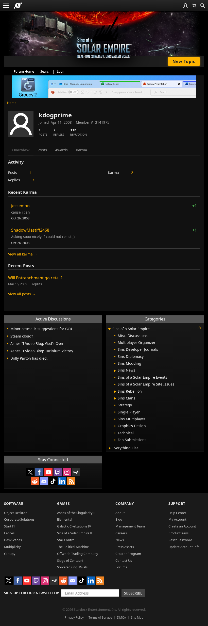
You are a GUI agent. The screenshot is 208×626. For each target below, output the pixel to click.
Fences (9, 533)
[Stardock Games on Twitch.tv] (57, 472)
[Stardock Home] (18, 6)
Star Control (66, 540)
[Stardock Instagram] (66, 472)
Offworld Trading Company (77, 553)
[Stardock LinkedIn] (62, 481)
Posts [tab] (42, 150)
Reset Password (180, 540)
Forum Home (24, 71)
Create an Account (182, 526)
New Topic (183, 61)
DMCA (121, 617)
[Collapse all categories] (200, 327)
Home (11, 102)
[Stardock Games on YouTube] (48, 472)
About (120, 512)
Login (61, 71)
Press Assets (124, 546)
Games (63, 503)
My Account (177, 519)
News (119, 540)
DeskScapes (13, 540)
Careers (121, 533)
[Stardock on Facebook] (39, 472)
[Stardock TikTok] (53, 481)
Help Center (177, 512)
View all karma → (22, 254)
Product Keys (178, 533)
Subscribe (133, 593)
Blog (118, 519)
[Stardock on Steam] (75, 472)
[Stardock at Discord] (43, 481)
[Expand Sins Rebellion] (115, 391)
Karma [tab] (81, 150)
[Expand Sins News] (115, 371)
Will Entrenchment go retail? (35, 278)
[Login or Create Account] (185, 5)
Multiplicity (12, 546)
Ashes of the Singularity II (76, 512)
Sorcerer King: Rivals (72, 567)
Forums (121, 567)
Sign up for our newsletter (31, 592)
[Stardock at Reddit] (34, 481)
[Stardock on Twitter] (30, 472)
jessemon (20, 205)
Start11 (9, 526)
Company (124, 503)
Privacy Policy (74, 617)
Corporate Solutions (19, 519)
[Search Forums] (202, 5)
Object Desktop (15, 512)
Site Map (137, 617)
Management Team (130, 526)
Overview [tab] (20, 150)
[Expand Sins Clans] (115, 398)
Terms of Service (100, 617)
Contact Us (123, 560)
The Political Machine (73, 546)
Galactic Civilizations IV (74, 526)
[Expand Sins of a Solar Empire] (109, 329)
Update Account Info (184, 546)
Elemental (64, 519)
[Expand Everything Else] (110, 448)
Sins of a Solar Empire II (74, 533)
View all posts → (22, 294)
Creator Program (128, 553)
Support (176, 503)
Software (13, 503)
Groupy (9, 553)
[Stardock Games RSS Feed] (71, 481)
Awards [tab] (61, 150)
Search (45, 71)
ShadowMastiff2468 (30, 230)
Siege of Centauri (70, 560)
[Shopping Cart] (194, 5)
